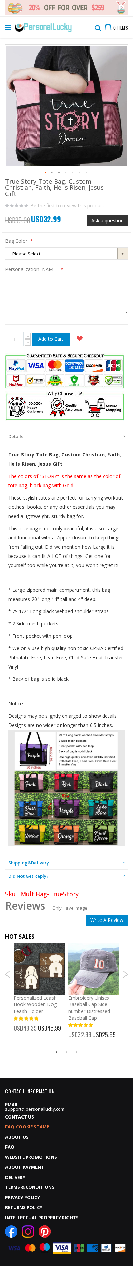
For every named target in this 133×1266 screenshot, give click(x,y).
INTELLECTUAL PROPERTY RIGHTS (42, 1217)
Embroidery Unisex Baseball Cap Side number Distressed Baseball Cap (89, 1008)
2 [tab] (66, 1052)
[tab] (66, 436)
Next (125, 974)
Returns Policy (23, 1207)
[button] (46, 173)
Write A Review (106, 920)
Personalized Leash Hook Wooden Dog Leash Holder (35, 1004)
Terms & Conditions (30, 1187)
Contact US (19, 1117)
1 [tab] (56, 1052)
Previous (7, 974)
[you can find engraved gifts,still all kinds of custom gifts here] (43, 25)
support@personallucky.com (34, 1109)
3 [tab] (76, 1052)
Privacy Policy (22, 1197)
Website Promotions (31, 1157)
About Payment (24, 1167)
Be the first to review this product (67, 205)
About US (17, 1137)
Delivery (15, 1177)
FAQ (9, 1147)
